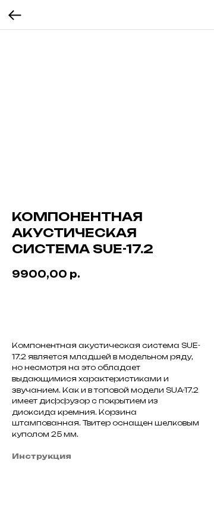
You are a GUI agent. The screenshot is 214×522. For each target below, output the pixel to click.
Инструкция (41, 456)
